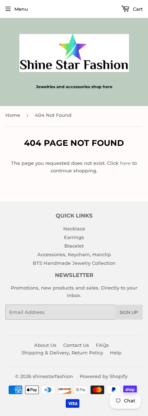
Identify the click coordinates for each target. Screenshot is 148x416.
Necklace (74, 228)
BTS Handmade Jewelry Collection (74, 263)
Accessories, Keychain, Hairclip (74, 254)
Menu (21, 9)
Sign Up (129, 312)
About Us (45, 345)
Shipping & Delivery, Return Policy (62, 352)
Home (12, 115)
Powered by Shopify (104, 376)
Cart (137, 9)
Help (115, 352)
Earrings (74, 237)
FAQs (102, 345)
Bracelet (74, 246)
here (125, 163)
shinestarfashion (53, 376)
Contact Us (76, 345)
